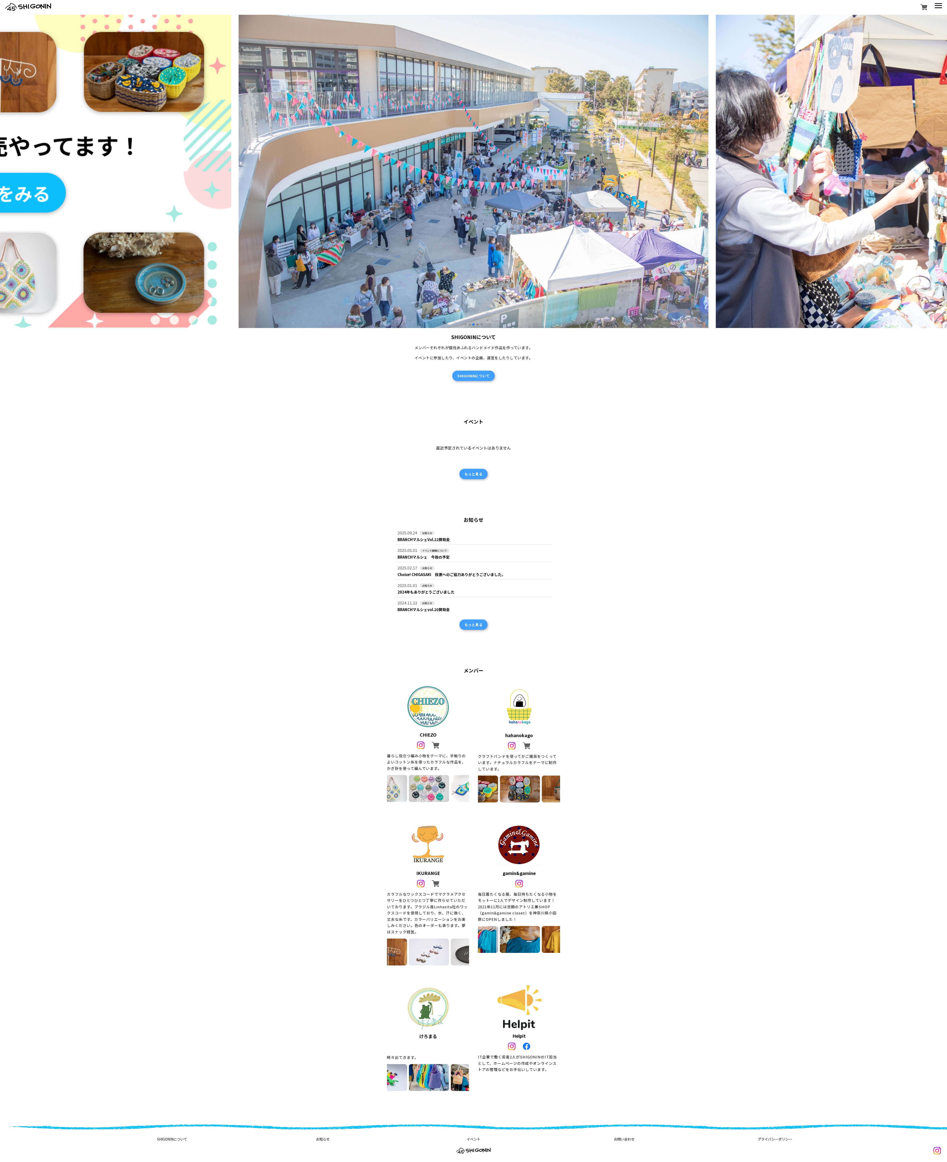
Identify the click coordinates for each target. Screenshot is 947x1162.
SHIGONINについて (172, 1139)
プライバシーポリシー (775, 1139)
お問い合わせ (624, 1139)
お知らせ (323, 1139)
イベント (473, 1139)
